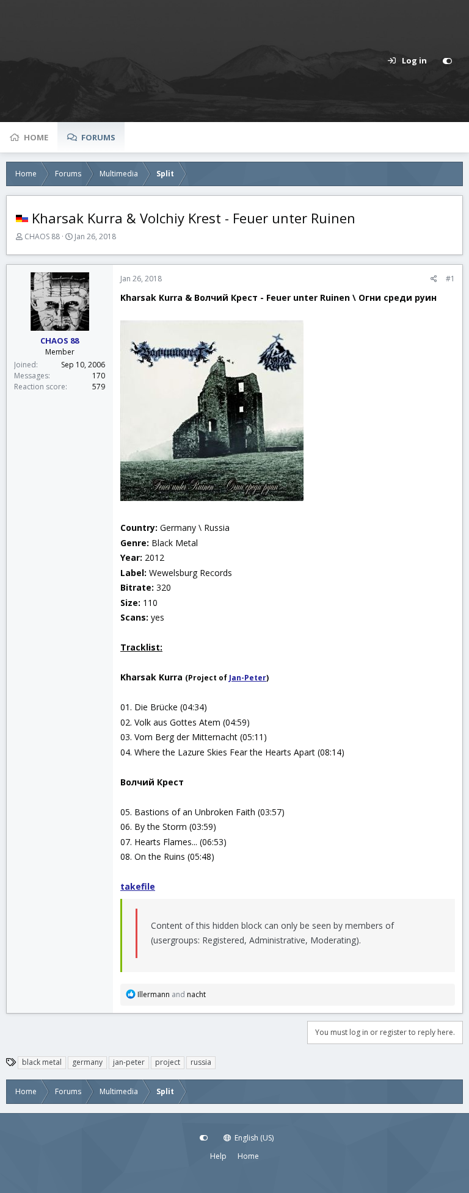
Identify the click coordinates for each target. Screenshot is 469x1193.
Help (218, 1156)
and (171, 994)
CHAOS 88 (42, 236)
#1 (450, 278)
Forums (98, 137)
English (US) (253, 1138)
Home (36, 137)
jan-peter (129, 1062)
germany (87, 1062)
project (167, 1062)
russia (201, 1062)
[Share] (434, 279)
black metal (42, 1062)
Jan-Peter (247, 677)
